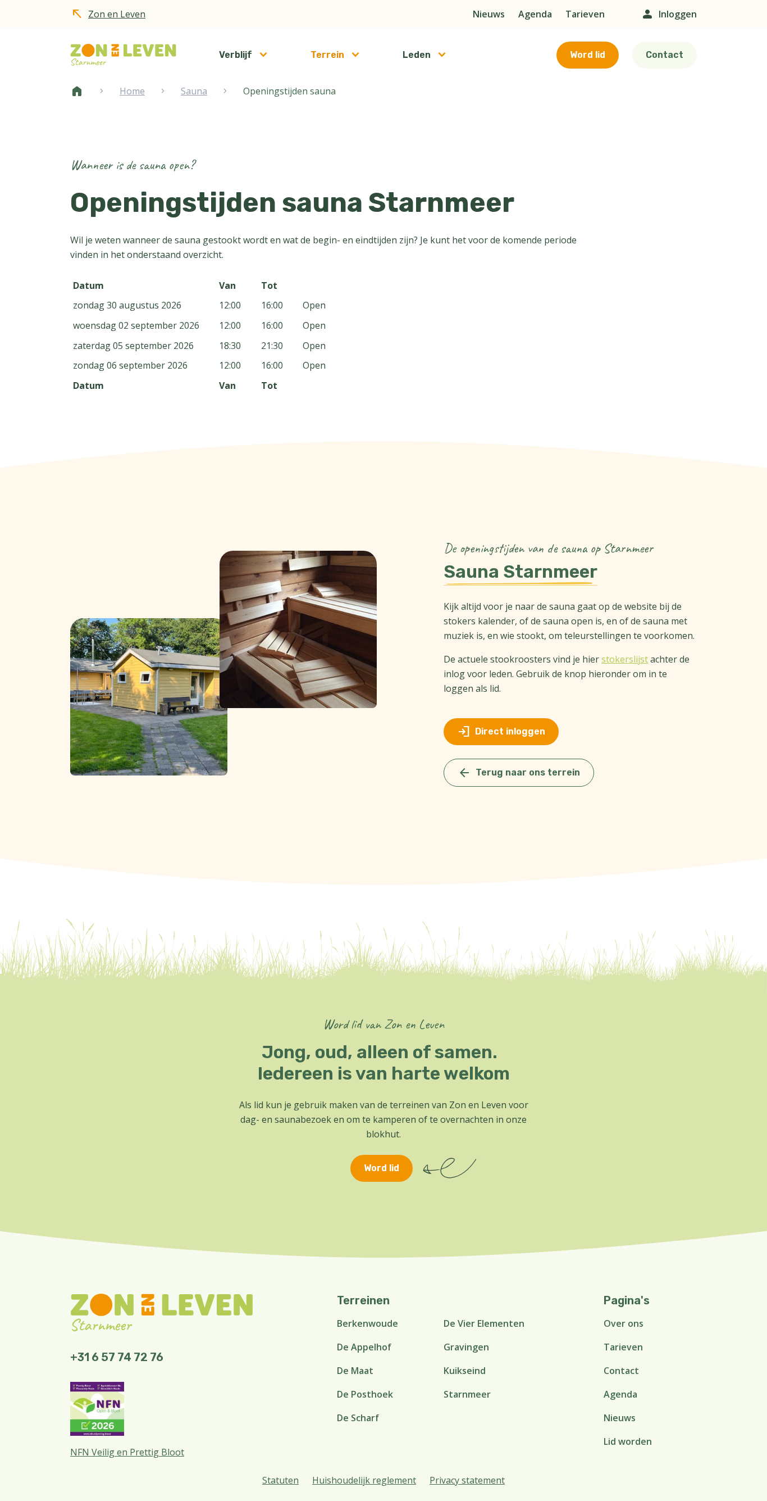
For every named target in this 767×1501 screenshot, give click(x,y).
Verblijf (235, 54)
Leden (417, 54)
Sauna (194, 91)
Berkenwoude (367, 1323)
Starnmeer (467, 1394)
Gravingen (466, 1347)
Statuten (280, 1480)
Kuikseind (465, 1370)
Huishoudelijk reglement (364, 1480)
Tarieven (585, 14)
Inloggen (669, 14)
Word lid (587, 54)
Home (77, 91)
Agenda (535, 14)
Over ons (623, 1323)
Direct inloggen (501, 732)
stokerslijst (624, 659)
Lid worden (628, 1441)
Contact (664, 54)
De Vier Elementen (484, 1323)
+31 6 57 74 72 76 (116, 1357)
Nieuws (489, 14)
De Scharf (358, 1418)
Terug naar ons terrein (519, 773)
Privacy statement (467, 1480)
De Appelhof (364, 1347)
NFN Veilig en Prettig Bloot (127, 1452)
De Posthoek (365, 1394)
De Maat (355, 1370)
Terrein (327, 54)
